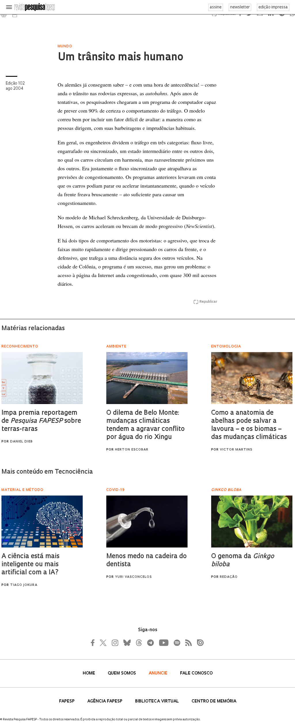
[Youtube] (163, 642)
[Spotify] (176, 642)
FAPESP (67, 701)
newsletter (240, 7)
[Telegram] (150, 642)
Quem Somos (122, 673)
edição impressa (273, 7)
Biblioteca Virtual (157, 701)
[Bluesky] (126, 642)
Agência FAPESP (105, 701)
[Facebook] (94, 642)
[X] (103, 642)
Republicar (208, 302)
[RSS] (187, 642)
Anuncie (159, 673)
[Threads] (138, 642)
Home (89, 673)
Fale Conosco (196, 673)
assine (216, 7)
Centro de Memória (214, 701)
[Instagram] (114, 642)
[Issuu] (198, 642)
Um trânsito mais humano (120, 58)
